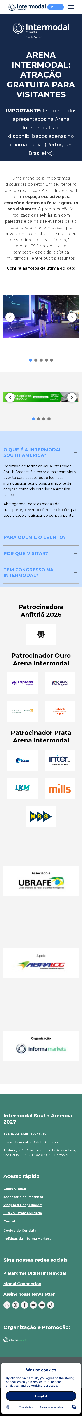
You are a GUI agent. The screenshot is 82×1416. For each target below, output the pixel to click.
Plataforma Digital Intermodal (34, 1273)
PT (53, 7)
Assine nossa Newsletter (29, 1294)
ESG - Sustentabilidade (22, 1213)
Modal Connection (22, 1283)
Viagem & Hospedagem (22, 1205)
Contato (10, 1221)
